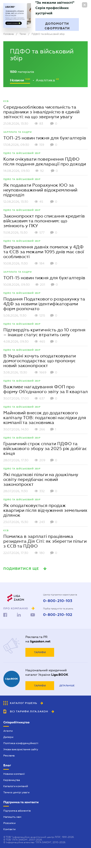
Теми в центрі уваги (16, 792)
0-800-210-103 (57, 601)
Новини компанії (14, 773)
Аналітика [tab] (46, 80)
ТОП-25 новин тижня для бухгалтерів (44, 137)
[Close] (84, 5)
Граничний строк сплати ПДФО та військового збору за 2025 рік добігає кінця (45, 448)
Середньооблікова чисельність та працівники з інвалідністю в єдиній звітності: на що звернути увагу (41, 112)
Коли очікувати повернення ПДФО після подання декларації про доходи (44, 161)
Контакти (9, 829)
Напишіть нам (12, 816)
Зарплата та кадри (17, 132)
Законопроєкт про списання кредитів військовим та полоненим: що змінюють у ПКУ (44, 221)
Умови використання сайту (20, 749)
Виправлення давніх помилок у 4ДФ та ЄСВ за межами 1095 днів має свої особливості (43, 251)
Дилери (8, 737)
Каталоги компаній (15, 786)
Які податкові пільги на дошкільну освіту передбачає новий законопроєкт (40, 479)
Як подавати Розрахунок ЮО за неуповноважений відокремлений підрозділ (40, 190)
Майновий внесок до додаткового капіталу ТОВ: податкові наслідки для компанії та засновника (44, 417)
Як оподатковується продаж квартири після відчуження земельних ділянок (45, 510)
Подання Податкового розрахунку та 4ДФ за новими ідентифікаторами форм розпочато (44, 303)
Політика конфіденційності (20, 743)
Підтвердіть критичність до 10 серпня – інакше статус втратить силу (44, 332)
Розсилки (9, 823)
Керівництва (11, 780)
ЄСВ (6, 101)
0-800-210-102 (57, 615)
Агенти (8, 730)
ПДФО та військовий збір (22, 153)
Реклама (9, 755)
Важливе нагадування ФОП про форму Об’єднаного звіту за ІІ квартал (45, 389)
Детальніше (66, 685)
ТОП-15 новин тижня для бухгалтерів (44, 277)
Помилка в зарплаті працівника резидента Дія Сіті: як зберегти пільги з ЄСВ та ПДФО (45, 541)
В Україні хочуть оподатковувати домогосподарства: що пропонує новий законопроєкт (39, 360)
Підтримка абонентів (17, 810)
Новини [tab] (17, 80)
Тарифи (40, 652)
